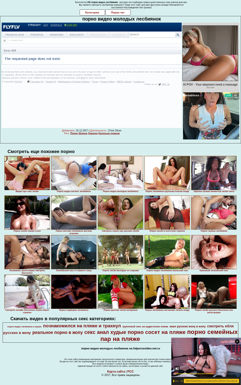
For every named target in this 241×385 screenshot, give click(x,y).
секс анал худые (105, 332)
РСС (130, 371)
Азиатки (93, 133)
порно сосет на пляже (157, 332)
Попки (74, 133)
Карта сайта (116, 371)
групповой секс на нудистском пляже (145, 326)
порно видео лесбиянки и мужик (24, 326)
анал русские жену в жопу (188, 326)
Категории (92, 12)
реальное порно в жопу (57, 332)
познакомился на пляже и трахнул (82, 325)
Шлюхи (83, 133)
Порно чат (118, 12)
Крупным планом (109, 133)
